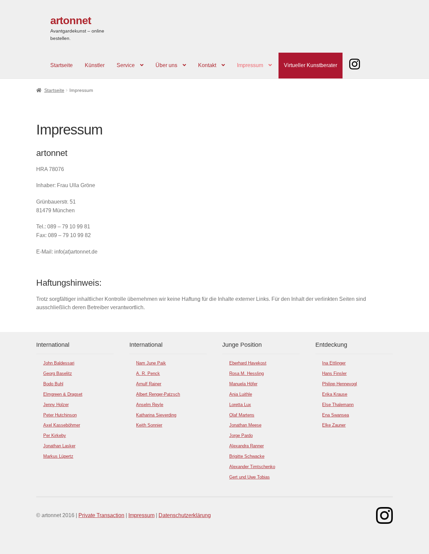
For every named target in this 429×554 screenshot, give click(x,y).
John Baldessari (58, 363)
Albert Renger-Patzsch (158, 394)
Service (126, 65)
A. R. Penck (148, 373)
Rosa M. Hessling (246, 373)
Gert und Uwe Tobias (249, 477)
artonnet (70, 20)
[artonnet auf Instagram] (384, 515)
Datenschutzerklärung (185, 515)
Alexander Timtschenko (252, 466)
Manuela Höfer (243, 383)
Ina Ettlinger (334, 363)
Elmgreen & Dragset (62, 394)
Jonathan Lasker (59, 445)
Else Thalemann (338, 404)
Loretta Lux (240, 404)
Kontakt (207, 65)
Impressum (250, 65)
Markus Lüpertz (58, 456)
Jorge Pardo (241, 435)
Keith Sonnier (149, 425)
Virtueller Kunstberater (310, 65)
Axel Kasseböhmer (61, 425)
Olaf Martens (241, 415)
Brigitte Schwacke (246, 456)
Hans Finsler (334, 373)
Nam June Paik (151, 363)
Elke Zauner (334, 425)
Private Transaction (101, 515)
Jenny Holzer (56, 404)
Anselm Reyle (149, 404)
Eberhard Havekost (247, 363)
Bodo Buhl (53, 383)
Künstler (95, 65)
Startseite (61, 65)
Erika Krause (334, 394)
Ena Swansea (335, 415)
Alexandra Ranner (246, 445)
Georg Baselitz (57, 373)
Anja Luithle (240, 394)
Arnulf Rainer (148, 383)
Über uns (166, 65)
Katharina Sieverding (156, 415)
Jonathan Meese (245, 425)
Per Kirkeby (54, 435)
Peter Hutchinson (60, 415)
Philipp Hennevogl (339, 383)
